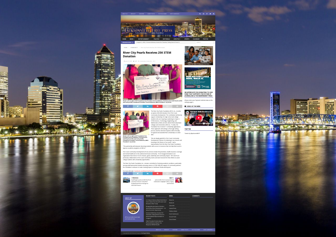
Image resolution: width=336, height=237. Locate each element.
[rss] (213, 13)
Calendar (196, 39)
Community (143, 61)
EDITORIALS (166, 39)
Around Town (172, 216)
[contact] (200, 13)
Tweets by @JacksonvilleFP (192, 133)
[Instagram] (203, 13)
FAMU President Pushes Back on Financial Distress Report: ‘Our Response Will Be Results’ (154, 223)
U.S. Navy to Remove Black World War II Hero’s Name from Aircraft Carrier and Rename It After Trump (156, 201)
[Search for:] (204, 42)
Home (124, 39)
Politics (156, 39)
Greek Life (149, 61)
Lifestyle (177, 39)
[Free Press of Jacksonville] (168, 36)
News (131, 39)
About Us (124, 13)
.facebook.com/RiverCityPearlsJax (144, 171)
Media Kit (133, 13)
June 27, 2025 (128, 61)
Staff (135, 61)
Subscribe (141, 13)
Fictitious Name (162, 13)
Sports (186, 39)
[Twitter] (210, 13)
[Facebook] (206, 13)
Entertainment (143, 39)
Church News (172, 219)
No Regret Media (145, 233)
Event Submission (174, 13)
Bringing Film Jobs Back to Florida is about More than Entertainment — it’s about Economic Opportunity (156, 208)
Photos (205, 39)
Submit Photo (151, 13)
